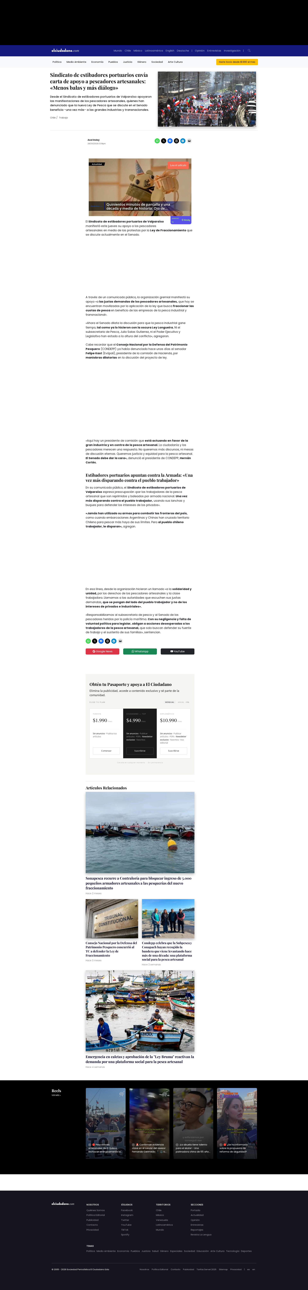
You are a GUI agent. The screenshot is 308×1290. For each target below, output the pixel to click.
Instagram (127, 1215)
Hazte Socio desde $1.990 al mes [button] (237, 62)
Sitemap (223, 1269)
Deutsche (183, 51)
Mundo (118, 51)
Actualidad (197, 1215)
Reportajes (197, 1229)
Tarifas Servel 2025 (206, 1269)
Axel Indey (94, 140)
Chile (128, 51)
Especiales (176, 1251)
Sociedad (157, 62)
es (248, 1269)
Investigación (232, 51)
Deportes (246, 1251)
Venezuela (162, 1220)
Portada (195, 1210)
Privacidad (92, 1229)
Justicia (127, 62)
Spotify (125, 1234)
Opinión (200, 51)
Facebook (127, 1210)
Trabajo (63, 117)
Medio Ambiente (76, 62)
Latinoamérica (154, 51)
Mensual (169, 702)
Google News (103, 651)
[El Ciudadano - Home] (65, 51)
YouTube (179, 651)
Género (141, 62)
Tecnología (232, 1251)
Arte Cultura (175, 62)
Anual (183, 702)
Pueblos (113, 62)
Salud (155, 1251)
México (137, 51)
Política (57, 62)
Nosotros (144, 1269)
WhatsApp (141, 651)
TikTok (124, 1229)
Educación (203, 1251)
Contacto (92, 1224)
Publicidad (92, 1220)
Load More (154, 1179)
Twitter (125, 1220)
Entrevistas (214, 51)
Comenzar (106, 750)
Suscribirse (139, 750)
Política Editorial (95, 1215)
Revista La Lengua (201, 1234)
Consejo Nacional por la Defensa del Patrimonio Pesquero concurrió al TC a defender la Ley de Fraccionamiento (111, 949)
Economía (97, 62)
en (253, 1269)
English (170, 51)
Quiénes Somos (95, 1210)
